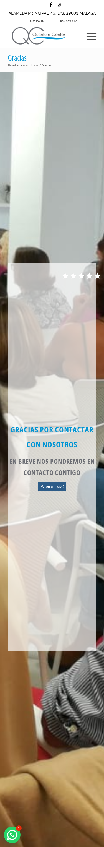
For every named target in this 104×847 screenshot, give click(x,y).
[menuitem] (37, 20)
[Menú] (88, 36)
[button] (12, 835)
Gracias (17, 57)
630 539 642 (68, 21)
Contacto (37, 21)
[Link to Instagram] (59, 4)
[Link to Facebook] (51, 4)
